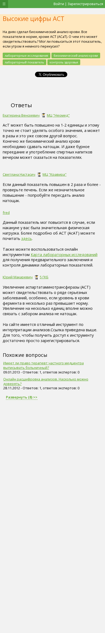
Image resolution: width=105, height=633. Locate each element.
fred (6, 212)
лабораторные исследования (26, 55)
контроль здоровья (64, 62)
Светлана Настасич (19, 174)
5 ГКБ (44, 277)
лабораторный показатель (24, 62)
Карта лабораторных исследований (64, 254)
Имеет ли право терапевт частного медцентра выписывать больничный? (43, 365)
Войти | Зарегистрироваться (78, 3)
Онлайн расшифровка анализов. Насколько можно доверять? (45, 381)
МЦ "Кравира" (54, 174)
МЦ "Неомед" (58, 115)
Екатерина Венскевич (21, 115)
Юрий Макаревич (18, 277)
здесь (26, 238)
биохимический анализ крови (76, 55)
